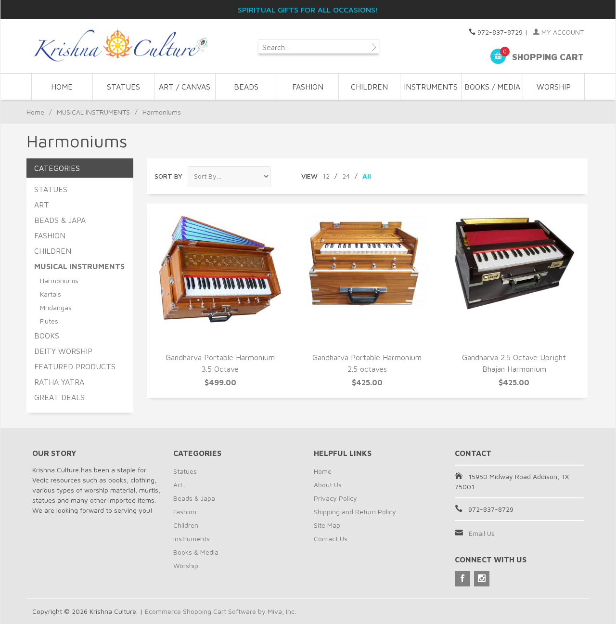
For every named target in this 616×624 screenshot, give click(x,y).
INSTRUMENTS (431, 86)
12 (326, 176)
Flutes (49, 321)
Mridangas (56, 307)
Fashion (184, 511)
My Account (561, 32)
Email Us (482, 533)
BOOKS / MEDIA (492, 86)
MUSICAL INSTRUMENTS (93, 112)
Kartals (50, 294)
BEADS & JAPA (60, 220)
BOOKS (46, 335)
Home (62, 86)
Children (185, 525)
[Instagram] (481, 578)
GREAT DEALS (59, 397)
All (366, 176)
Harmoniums (59, 280)
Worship (185, 565)
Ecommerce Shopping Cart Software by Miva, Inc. (220, 611)
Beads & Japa (194, 498)
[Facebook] (462, 578)
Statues (185, 471)
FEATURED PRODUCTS (75, 366)
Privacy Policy (335, 498)
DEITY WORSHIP (63, 351)
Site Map (327, 525)
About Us (328, 485)
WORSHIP (554, 86)
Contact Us (330, 538)
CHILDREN (369, 86)
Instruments (191, 538)
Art (177, 485)
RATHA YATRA (59, 381)
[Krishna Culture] (120, 46)
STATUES (123, 86)
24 (346, 176)
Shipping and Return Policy (355, 511)
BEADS (246, 86)
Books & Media (195, 552)
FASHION (307, 86)
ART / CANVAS (184, 86)
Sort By (168, 176)
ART (41, 204)
